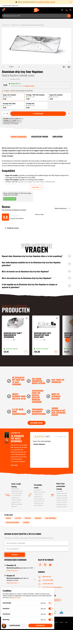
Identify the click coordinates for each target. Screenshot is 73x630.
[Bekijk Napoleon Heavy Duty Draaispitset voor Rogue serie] (45, 335)
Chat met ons (46, 576)
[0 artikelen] (3, 10)
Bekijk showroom (12, 570)
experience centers (29, 86)
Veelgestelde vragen (39, 136)
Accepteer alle (40, 625)
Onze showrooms (50, 518)
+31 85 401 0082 (47, 580)
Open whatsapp (10, 199)
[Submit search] (69, 16)
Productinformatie (19, 136)
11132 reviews (59, 436)
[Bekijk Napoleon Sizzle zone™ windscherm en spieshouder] (15, 335)
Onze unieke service (36, 423)
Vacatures (38, 518)
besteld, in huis (11, 120)
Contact (8, 518)
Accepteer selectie (15, 625)
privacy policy (16, 597)
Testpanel (26, 522)
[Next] (19, 67)
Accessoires (5, 25)
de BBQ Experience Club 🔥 (46, 2)
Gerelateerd (57, 136)
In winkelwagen (38, 113)
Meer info (43, 603)
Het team (18, 518)
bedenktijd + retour (12, 118)
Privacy (61, 622)
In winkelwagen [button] (56, 351)
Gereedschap (15, 25)
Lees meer (14, 465)
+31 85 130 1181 (47, 584)
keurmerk (11, 122)
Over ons (27, 518)
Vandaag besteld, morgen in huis (10, 5)
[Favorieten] (62, 10)
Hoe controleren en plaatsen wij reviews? (14, 210)
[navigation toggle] (69, 10)
